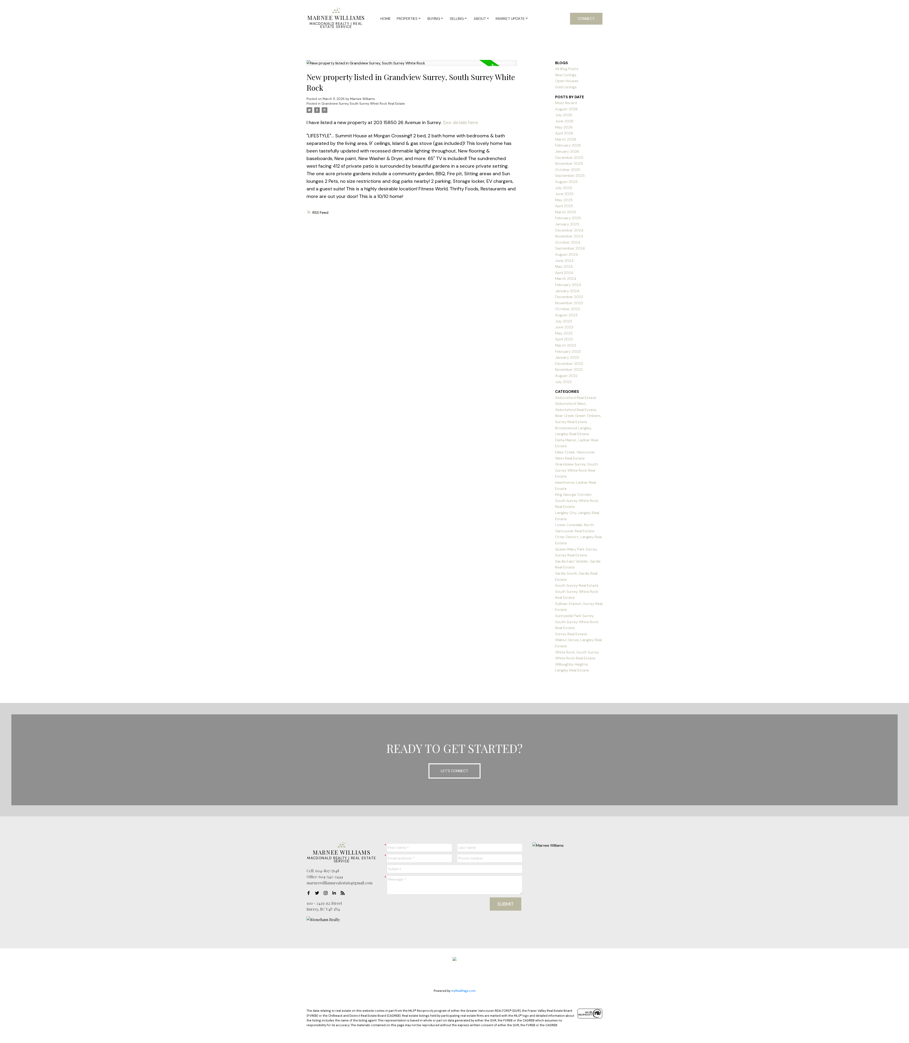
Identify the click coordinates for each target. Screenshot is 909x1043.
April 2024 (564, 272)
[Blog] (344, 893)
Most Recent (566, 102)
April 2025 (564, 205)
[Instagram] (327, 893)
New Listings (565, 74)
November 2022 (569, 369)
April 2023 (564, 339)
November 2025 (569, 163)
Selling (457, 18)
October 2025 (567, 169)
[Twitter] (318, 893)
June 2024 (564, 260)
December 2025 (569, 157)
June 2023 (564, 327)
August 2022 (566, 375)
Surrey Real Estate (571, 633)
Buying (434, 18)
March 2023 (565, 345)
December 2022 (569, 363)
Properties (407, 18)
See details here (460, 122)
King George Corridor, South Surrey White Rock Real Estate (576, 500)
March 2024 (565, 278)
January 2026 (567, 151)
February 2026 (568, 145)
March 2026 (565, 139)
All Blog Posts (566, 68)
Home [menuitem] (385, 18)
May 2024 (564, 266)
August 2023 (566, 315)
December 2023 (569, 296)
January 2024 (567, 290)
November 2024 (569, 236)
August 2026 (566, 109)
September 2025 (570, 175)
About (480, 18)
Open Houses (566, 80)
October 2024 (567, 242)
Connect (586, 18)
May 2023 (563, 333)
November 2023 (569, 302)
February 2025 (568, 217)
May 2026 (564, 127)
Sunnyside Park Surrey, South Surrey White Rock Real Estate (576, 621)
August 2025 (566, 181)
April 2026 (564, 133)
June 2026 (564, 121)
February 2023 (568, 351)
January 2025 (567, 224)
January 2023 (567, 357)
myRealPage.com (463, 991)
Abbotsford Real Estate (575, 397)
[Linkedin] (335, 893)
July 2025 (563, 187)
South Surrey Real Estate (576, 585)
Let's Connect (454, 770)
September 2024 (570, 248)
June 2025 (564, 193)
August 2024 (566, 254)
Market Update (510, 18)
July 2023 (563, 321)
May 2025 (564, 199)
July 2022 (563, 381)
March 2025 (565, 212)
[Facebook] (310, 893)
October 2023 (567, 308)
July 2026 (563, 114)
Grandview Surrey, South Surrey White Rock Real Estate (363, 104)
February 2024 (568, 284)
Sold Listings (566, 87)
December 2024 (569, 230)
